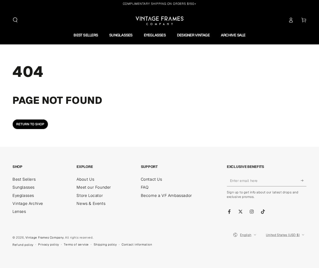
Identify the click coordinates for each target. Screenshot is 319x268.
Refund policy (22, 245)
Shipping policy (105, 245)
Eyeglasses (23, 195)
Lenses (19, 211)
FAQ (145, 187)
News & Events (91, 203)
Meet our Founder (94, 187)
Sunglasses (23, 187)
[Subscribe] (304, 180)
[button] (15, 19)
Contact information (137, 245)
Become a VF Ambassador (166, 195)
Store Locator (90, 195)
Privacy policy (48, 245)
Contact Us (151, 179)
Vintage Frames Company (44, 238)
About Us (85, 179)
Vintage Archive (27, 203)
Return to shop (30, 124)
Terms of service (76, 245)
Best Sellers (24, 179)
